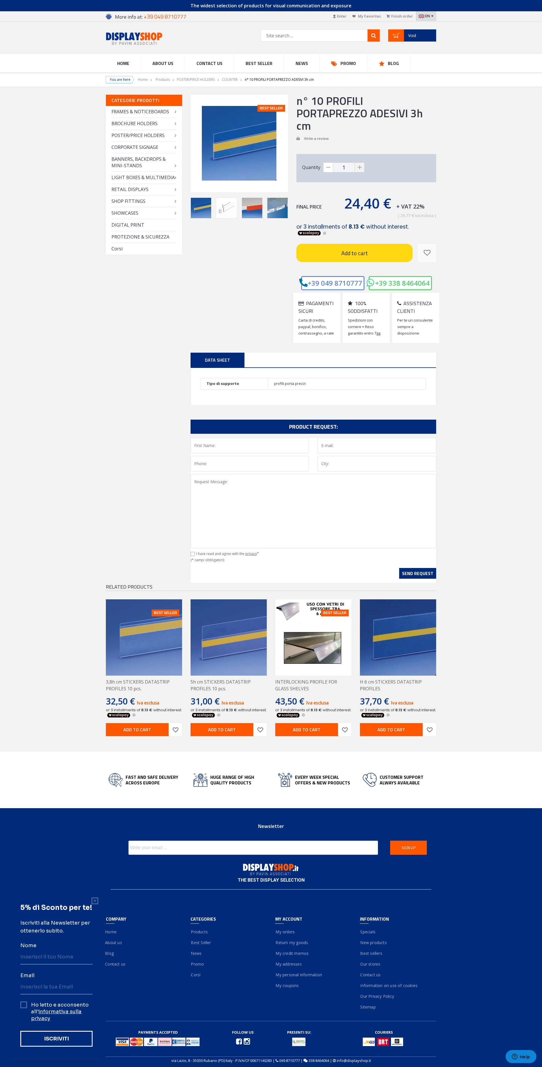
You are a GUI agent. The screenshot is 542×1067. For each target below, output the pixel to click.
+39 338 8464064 (402, 283)
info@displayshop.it (354, 1060)
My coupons (287, 985)
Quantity (311, 167)
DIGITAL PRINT (128, 225)
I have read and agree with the (227, 553)
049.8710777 (289, 1060)
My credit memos (292, 953)
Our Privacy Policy (377, 996)
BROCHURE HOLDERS (135, 123)
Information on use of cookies (389, 985)
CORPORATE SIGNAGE (135, 147)
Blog (393, 63)
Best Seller (259, 63)
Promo (348, 63)
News (302, 63)
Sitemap (368, 1007)
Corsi (117, 249)
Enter (342, 16)
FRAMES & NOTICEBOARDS (140, 112)
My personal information (298, 974)
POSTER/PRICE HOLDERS (196, 79)
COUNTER (230, 79)
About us (114, 942)
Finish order (402, 16)
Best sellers (371, 953)
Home (123, 63)
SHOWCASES (125, 213)
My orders (285, 931)
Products (163, 79)
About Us (162, 63)
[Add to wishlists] (175, 729)
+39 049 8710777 (335, 283)
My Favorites (369, 16)
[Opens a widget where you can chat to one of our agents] (520, 1057)
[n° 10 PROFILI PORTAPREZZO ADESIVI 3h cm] (201, 208)
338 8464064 (319, 1060)
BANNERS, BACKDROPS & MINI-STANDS (139, 162)
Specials (367, 931)
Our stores (370, 964)
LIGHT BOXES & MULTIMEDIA (143, 177)
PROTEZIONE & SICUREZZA (140, 237)
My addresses (288, 964)
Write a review (316, 138)
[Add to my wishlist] (427, 253)
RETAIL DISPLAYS (130, 189)
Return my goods (291, 942)
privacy (251, 553)
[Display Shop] (144, 39)
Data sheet (217, 360)
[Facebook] (239, 1041)
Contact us (209, 63)
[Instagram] (246, 1041)
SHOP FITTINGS (128, 201)
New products (373, 942)
